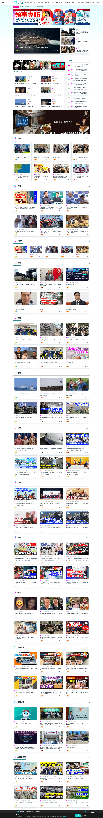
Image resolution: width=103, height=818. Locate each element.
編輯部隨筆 (67, 2)
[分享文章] (57, 51)
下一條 (88, 7)
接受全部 (78, 815)
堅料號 (87, 2)
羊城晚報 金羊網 (30, 811)
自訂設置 (84, 815)
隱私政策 (64, 816)
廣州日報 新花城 (37, 811)
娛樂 (57, 2)
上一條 (84, 7)
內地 (49, 2)
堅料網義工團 (22, 811)
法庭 (35, 2)
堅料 (73, 2)
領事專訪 (27, 2)
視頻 (39, 2)
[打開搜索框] (91, 2)
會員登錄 (99, 2)
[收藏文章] (55, 51)
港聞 (31, 2)
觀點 (42, 2)
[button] (17, 50)
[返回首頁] (16, 3)
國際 (46, 2)
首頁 (22, 2)
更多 (85, 811)
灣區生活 (61, 2)
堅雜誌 (82, 2)
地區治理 (77, 2)
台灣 (53, 2)
